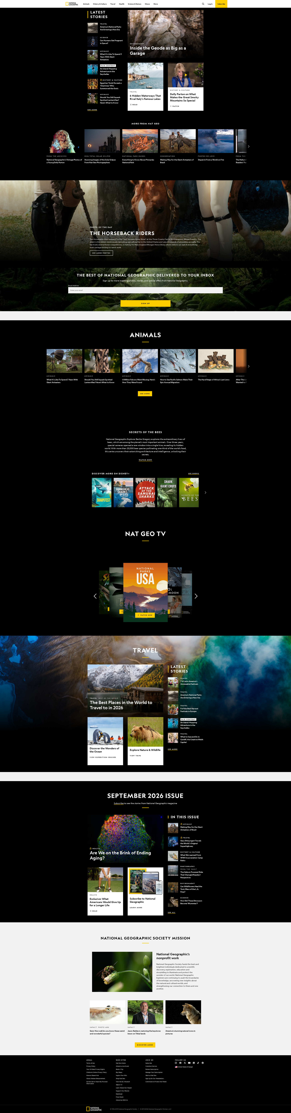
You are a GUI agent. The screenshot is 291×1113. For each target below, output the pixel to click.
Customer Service (151, 1066)
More (156, 4)
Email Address (73, 285)
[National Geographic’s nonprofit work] (145, 972)
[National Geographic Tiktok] (198, 1063)
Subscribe (119, 803)
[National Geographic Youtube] (189, 1063)
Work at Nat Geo (151, 1075)
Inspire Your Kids (121, 1075)
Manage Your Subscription (154, 1072)
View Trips (135, 756)
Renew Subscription (152, 1069)
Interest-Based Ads (92, 1075)
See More (92, 110)
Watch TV (119, 1085)
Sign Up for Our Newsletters (155, 1078)
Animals (86, 4)
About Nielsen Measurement (95, 1078)
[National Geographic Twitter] (184, 1063)
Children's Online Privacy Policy (96, 1072)
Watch (175, 106)
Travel (112, 4)
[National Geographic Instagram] (175, 1063)
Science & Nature (134, 4)
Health (121, 4)
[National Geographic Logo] (94, 1110)
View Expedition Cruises (103, 757)
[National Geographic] (72, 4)
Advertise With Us (122, 1100)
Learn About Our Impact (124, 1088)
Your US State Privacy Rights (95, 1069)
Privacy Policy (90, 1066)
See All (171, 912)
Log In (210, 4)
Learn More (136, 907)
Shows (147, 4)
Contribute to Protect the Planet (156, 1082)
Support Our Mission (122, 1091)
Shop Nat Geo (120, 1078)
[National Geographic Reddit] (202, 1063)
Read (135, 105)
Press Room (119, 1097)
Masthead (119, 1094)
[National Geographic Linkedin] (193, 1063)
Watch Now (145, 460)
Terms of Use (90, 1063)
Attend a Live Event (122, 1066)
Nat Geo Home (121, 1063)
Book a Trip (119, 1069)
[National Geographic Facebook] (180, 1063)
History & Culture (100, 4)
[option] (64, 146)
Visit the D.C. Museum (123, 1082)
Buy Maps (119, 1072)
